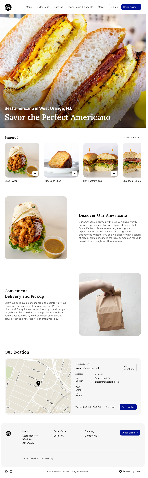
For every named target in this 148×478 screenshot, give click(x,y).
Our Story (58, 435)
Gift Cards (28, 443)
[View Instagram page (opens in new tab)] (11, 471)
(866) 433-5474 (103, 378)
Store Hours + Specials (80, 7)
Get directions (129, 367)
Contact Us (91, 435)
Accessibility (47, 458)
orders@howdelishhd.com (107, 382)
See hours (110, 407)
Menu (29, 7)
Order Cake (43, 7)
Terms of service (30, 458)
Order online (128, 407)
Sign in (114, 7)
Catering (58, 7)
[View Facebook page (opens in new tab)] (6, 471)
